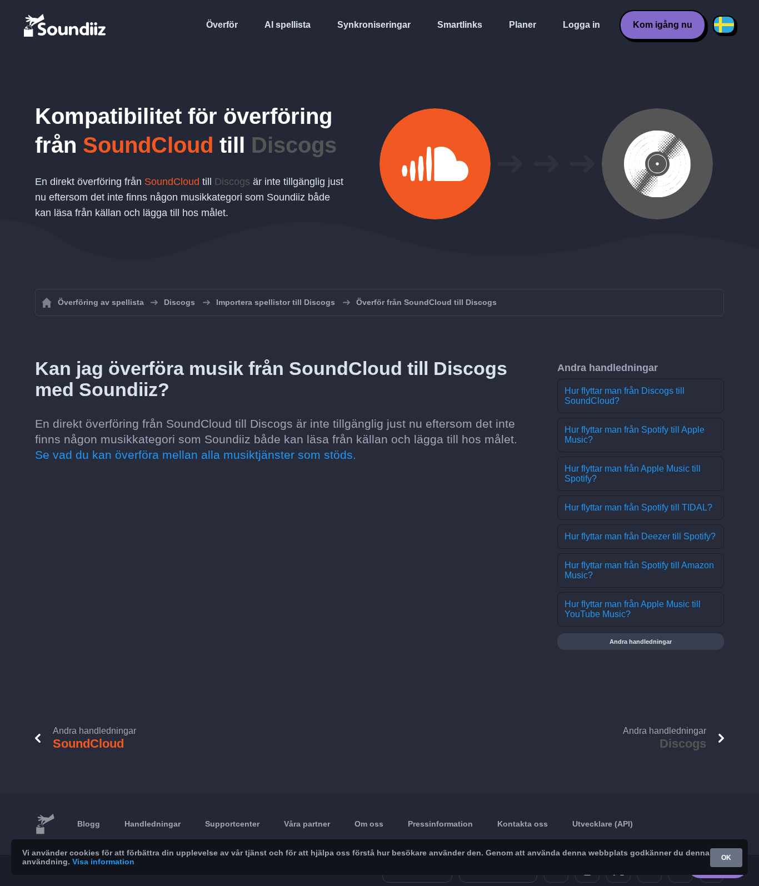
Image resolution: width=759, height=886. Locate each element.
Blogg (88, 823)
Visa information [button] (103, 861)
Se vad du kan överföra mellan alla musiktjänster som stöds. (195, 454)
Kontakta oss (522, 823)
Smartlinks (459, 24)
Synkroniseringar (374, 24)
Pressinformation (440, 823)
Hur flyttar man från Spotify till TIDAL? (638, 507)
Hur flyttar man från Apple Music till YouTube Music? (633, 609)
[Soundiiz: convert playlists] (45, 824)
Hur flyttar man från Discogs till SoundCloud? (625, 396)
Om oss (368, 823)
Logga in (581, 24)
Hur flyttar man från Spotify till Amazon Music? (639, 570)
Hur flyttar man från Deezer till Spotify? (640, 536)
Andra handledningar (641, 641)
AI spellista (287, 24)
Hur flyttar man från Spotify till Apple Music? (635, 434)
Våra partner (307, 823)
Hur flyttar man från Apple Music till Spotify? (633, 473)
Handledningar (152, 823)
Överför (222, 24)
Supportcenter (232, 823)
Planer (522, 24)
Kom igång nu (662, 24)
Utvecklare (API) (602, 823)
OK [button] (726, 858)
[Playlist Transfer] (65, 25)
